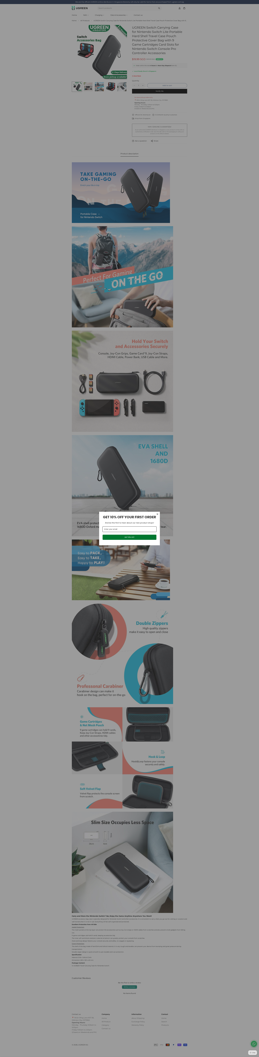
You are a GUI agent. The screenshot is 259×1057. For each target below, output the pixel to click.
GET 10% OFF (129, 537)
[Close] (157, 514)
